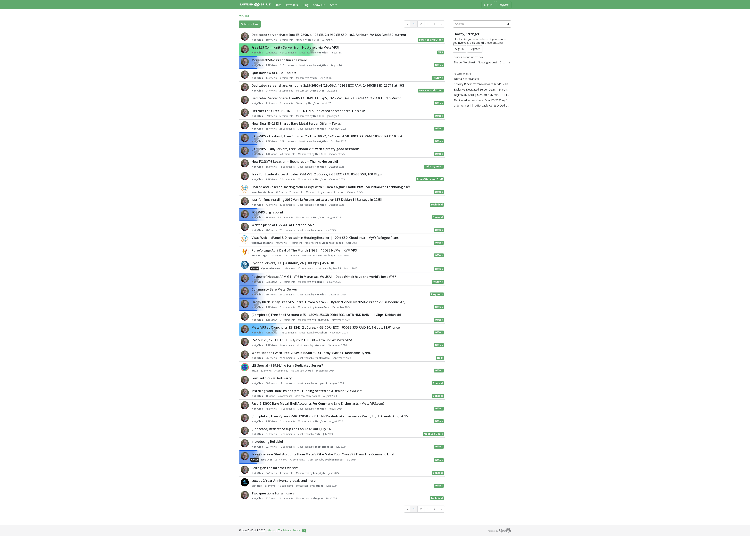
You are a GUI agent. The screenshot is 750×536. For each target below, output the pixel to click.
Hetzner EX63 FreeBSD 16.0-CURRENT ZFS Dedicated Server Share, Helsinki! (308, 111)
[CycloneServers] (245, 265)
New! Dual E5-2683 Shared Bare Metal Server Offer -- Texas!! (297, 123)
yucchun (321, 332)
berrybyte (319, 473)
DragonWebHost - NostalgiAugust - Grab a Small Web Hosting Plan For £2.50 (480, 62)
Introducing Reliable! (267, 441)
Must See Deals (433, 434)
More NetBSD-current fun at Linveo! (279, 60)
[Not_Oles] (245, 36)
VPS (440, 52)
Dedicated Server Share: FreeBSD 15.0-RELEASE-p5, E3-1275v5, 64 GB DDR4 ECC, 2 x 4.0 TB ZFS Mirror (326, 98)
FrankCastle (322, 358)
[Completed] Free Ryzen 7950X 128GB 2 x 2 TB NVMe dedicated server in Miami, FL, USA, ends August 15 (330, 416)
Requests (437, 294)
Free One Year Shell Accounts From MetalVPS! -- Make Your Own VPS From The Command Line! (323, 454)
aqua (255, 370)
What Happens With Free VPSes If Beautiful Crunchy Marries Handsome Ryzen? (311, 353)
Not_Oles (257, 40)
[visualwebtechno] (245, 189)
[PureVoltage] (245, 252)
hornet (319, 282)
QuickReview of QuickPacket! (274, 73)
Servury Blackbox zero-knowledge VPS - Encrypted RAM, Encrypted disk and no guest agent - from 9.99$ (482, 84)
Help (440, 357)
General (438, 217)
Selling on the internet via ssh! (275, 468)
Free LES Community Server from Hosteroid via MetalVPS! (295, 47)
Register (503, 4)
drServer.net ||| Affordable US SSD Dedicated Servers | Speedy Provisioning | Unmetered (482, 105)
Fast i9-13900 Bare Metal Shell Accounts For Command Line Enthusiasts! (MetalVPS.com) (318, 403)
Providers (292, 5)
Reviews (438, 77)
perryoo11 (320, 383)
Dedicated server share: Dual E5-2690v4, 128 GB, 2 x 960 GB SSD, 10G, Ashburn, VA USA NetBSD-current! (329, 35)
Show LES (319, 5)
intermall (319, 345)
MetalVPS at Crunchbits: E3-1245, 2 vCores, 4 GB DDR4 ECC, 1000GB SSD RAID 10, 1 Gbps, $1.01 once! (326, 327)
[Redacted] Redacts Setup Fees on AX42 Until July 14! (291, 429)
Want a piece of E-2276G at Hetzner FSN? (283, 225)
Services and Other (431, 39)
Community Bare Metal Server (274, 289)
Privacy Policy (291, 530)
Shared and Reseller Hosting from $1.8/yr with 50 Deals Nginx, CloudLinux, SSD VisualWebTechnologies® (331, 187)
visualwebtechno (262, 192)
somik (318, 230)
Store (333, 5)
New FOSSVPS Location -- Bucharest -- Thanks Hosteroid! (295, 161)
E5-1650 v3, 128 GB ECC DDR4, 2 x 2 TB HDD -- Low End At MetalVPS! (302, 340)
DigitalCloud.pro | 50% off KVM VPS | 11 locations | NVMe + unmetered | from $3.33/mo (482, 95)
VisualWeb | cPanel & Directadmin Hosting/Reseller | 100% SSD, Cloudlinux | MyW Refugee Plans (325, 238)
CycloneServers (270, 268)
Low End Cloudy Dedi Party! (272, 378)
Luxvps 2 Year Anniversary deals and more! (284, 480)
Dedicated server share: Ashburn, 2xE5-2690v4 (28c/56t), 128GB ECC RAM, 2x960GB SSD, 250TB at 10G (328, 85)
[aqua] (245, 367)
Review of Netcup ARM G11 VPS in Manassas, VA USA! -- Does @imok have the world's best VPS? (324, 277)
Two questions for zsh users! (274, 493)
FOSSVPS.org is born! (267, 212)
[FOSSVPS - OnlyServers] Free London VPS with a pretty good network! (305, 149)
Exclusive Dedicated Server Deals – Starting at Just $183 (482, 89)
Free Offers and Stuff (430, 179)
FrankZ (337, 268)
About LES (273, 530)
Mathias (257, 485)
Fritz (317, 434)
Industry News (434, 166)
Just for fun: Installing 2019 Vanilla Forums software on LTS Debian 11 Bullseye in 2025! (317, 199)
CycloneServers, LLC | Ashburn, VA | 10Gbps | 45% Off (293, 263)
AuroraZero (322, 307)
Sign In (488, 4)
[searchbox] (482, 24)
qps (315, 78)
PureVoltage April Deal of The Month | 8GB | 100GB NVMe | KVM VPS (304, 250)
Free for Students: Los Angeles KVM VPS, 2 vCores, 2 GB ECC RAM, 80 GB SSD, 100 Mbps (317, 174)
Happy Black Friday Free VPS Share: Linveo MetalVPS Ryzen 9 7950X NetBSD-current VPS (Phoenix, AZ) (328, 302)
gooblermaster (323, 446)
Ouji (310, 370)
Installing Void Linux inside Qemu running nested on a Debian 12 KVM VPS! (307, 391)
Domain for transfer (466, 79)
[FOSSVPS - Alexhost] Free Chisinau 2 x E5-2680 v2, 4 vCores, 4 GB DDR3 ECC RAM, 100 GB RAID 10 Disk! (328, 136)
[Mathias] (245, 482)
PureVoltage (259, 255)
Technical (437, 204)
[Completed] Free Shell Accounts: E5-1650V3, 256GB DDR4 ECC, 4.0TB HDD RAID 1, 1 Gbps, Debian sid (326, 315)
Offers (439, 65)
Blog (305, 5)
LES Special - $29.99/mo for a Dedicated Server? (287, 365)
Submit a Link (249, 24)
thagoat (318, 498)
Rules (277, 5)
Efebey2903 (322, 320)
